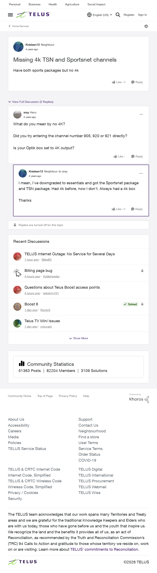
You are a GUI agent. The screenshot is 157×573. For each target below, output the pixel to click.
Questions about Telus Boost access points (62, 287)
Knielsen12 (33, 44)
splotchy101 (51, 293)
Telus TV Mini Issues (42, 321)
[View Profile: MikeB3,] (17, 256)
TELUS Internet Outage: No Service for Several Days (70, 254)
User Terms (88, 442)
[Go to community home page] (33, 14)
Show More (80, 338)
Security (15, 498)
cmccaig (46, 326)
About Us (16, 419)
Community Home (19, 396)
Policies (14, 442)
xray (26, 112)
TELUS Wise (89, 492)
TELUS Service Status (27, 448)
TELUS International (95, 475)
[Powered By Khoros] (139, 398)
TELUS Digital (90, 469)
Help (86, 396)
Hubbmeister (51, 276)
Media (13, 437)
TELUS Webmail (92, 487)
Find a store (88, 437)
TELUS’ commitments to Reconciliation (104, 549)
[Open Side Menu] (10, 15)
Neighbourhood (92, 431)
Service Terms (90, 448)
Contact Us (88, 425)
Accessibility (18, 425)
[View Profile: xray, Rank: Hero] (17, 114)
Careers (14, 431)
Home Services (20, 26)
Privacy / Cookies (23, 492)
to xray (63, 171)
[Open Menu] (146, 26)
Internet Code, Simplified (29, 475)
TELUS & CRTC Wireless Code (35, 481)
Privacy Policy (68, 396)
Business (34, 4)
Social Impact (96, 4)
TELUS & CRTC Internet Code (34, 469)
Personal (14, 4)
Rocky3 (45, 310)
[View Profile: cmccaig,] (17, 323)
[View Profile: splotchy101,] (17, 290)
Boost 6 (31, 304)
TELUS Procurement (96, 481)
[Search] (118, 14)
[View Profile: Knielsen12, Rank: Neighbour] (18, 47)
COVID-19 (87, 460)
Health (53, 4)
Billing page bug (38, 270)
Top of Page (45, 396)
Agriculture (72, 4)
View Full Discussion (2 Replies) (32, 101)
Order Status (89, 454)
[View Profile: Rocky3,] (17, 307)
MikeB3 (47, 259)
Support (85, 419)
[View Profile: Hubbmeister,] (17, 273)
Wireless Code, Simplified (30, 487)
